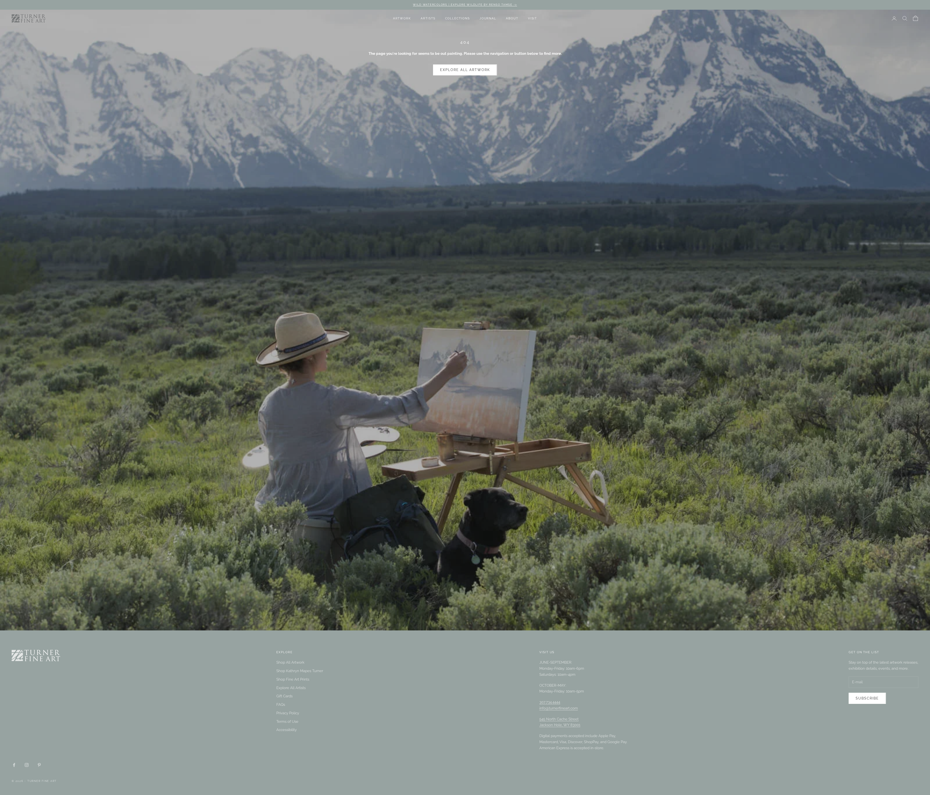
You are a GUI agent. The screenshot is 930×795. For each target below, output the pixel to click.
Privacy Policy (287, 713)
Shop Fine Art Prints (292, 679)
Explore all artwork (465, 70)
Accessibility (286, 730)
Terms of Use (287, 721)
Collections (457, 18)
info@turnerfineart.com (558, 708)
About (512, 18)
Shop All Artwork (290, 662)
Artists (428, 18)
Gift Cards (284, 696)
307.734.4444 (549, 702)
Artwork (402, 18)
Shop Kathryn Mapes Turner (299, 671)
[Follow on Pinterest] (39, 765)
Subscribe (876, 774)
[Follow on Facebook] (14, 765)
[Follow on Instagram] (26, 765)
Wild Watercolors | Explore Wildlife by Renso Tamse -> (465, 4)
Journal (488, 18)
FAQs (280, 704)
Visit (532, 18)
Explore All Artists (291, 688)
